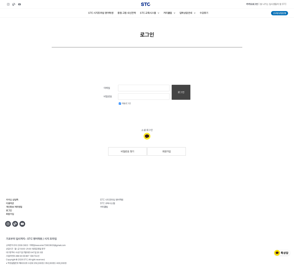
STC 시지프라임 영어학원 (100, 12)
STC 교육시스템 (148, 12)
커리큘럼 (168, 12)
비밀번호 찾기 (127, 151)
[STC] (8, 4)
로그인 (181, 92)
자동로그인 (126, 103)
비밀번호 (108, 96)
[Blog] (14, 4)
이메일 (107, 88)
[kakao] (147, 136)
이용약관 (10, 203)
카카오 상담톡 (12, 199)
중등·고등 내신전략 (127, 12)
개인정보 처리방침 (14, 206)
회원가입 (166, 151)
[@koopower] (22, 224)
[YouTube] (19, 4)
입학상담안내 (185, 12)
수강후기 (204, 12)
